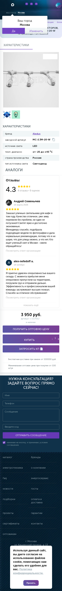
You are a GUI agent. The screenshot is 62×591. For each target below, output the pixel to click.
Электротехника (13, 467)
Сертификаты (11, 523)
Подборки (9, 499)
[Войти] (44, 5)
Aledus (36, 133)
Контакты (37, 523)
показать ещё (31, 305)
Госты (34, 488)
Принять (31, 583)
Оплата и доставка (36, 501)
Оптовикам (9, 533)
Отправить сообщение (30, 435)
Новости (8, 488)
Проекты (8, 513)
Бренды (35, 457)
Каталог (7, 457)
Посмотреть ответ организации (23, 250)
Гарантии (36, 513)
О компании (38, 467)
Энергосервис (39, 478)
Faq (5, 478)
